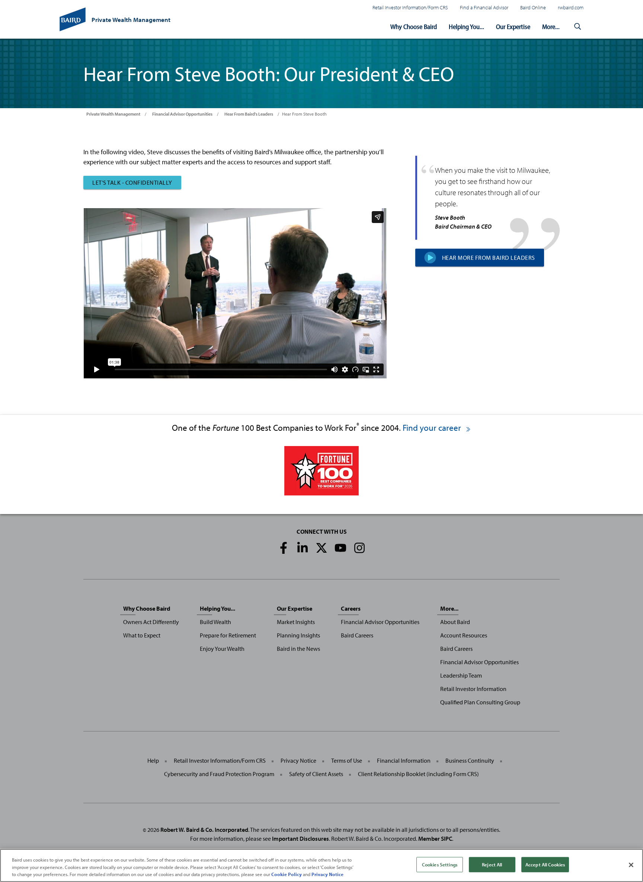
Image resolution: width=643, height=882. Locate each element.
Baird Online (533, 7)
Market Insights (296, 622)
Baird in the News (298, 648)
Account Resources (463, 635)
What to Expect (141, 635)
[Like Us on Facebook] (283, 548)
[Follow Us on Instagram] (359, 548)
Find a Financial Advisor (484, 7)
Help (153, 760)
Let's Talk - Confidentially (132, 182)
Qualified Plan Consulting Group (480, 702)
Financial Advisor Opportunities (182, 114)
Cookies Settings (439, 864)
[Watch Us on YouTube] (340, 548)
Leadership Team (461, 675)
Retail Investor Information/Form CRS (410, 7)
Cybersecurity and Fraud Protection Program (219, 774)
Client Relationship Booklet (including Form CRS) (418, 774)
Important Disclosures (300, 838)
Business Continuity (469, 760)
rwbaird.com (570, 7)
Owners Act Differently (151, 622)
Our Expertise (513, 26)
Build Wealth (215, 622)
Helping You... (466, 26)
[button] (577, 27)
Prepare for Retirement (228, 635)
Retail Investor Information (473, 688)
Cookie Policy (286, 874)
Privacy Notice (298, 760)
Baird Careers (357, 635)
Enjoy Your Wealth (222, 648)
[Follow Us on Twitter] (321, 548)
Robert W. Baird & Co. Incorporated (204, 829)
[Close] (631, 865)
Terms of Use (346, 760)
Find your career (433, 427)
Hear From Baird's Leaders (248, 114)
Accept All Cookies (545, 864)
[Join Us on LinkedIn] (302, 548)
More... (551, 26)
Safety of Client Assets (316, 774)
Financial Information (404, 760)
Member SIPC (435, 838)
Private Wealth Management (113, 114)
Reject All (492, 864)
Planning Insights (298, 635)
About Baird (455, 622)
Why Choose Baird (413, 26)
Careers (351, 608)
